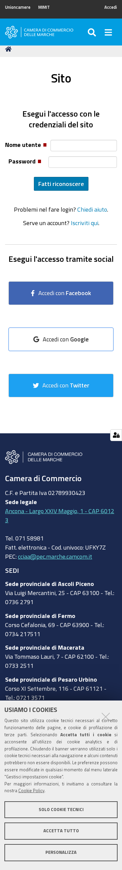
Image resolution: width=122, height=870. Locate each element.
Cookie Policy (31, 790)
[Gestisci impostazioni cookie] (116, 435)
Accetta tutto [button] (61, 831)
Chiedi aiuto (92, 209)
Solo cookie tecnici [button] (61, 809)
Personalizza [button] (61, 852)
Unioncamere (17, 7)
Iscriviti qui (84, 223)
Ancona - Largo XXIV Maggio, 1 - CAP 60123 (59, 515)
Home (9, 49)
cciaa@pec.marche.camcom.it (55, 556)
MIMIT (44, 7)
